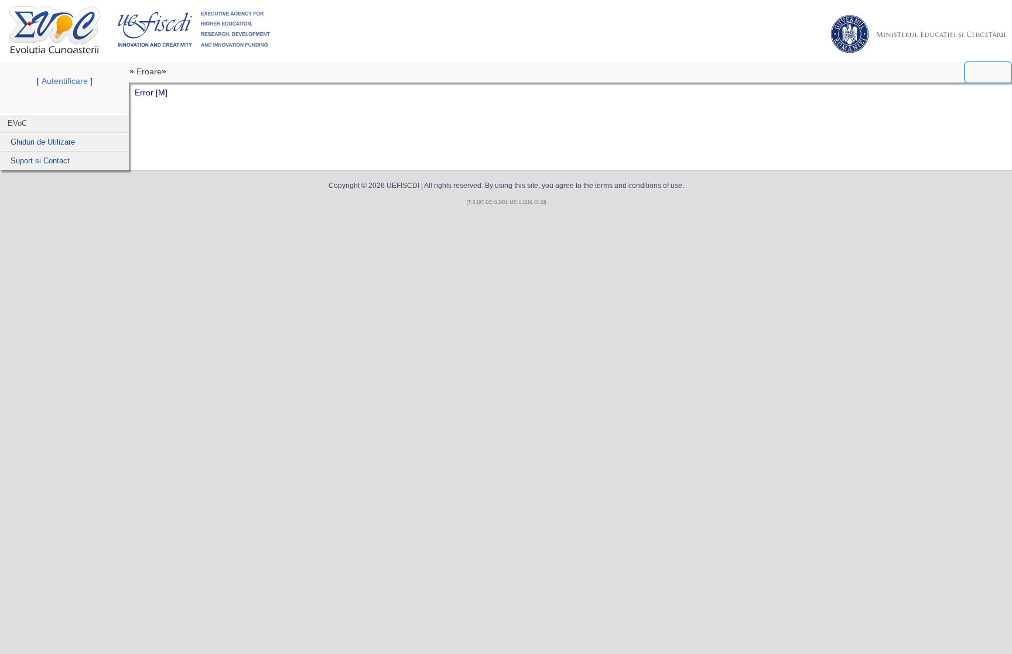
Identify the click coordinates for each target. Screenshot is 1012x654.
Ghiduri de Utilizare (43, 142)
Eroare (149, 71)
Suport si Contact (40, 160)
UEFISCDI (194, 29)
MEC (918, 34)
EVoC (54, 29)
